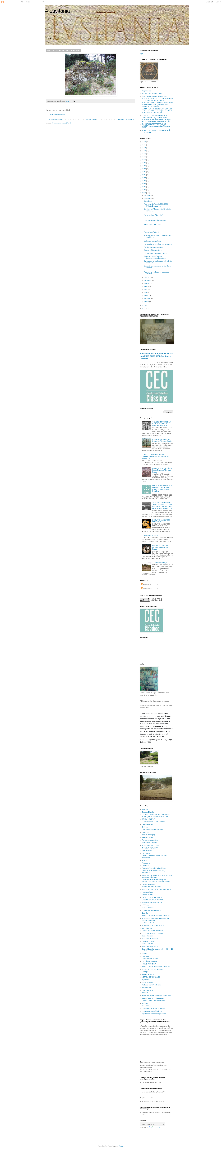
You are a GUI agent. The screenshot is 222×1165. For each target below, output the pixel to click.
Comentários (147, 588)
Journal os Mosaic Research (152, 903)
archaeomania (147, 988)
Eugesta (145, 913)
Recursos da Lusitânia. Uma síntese (154, 96)
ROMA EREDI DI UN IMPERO (152, 969)
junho (146, 287)
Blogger (121, 1146)
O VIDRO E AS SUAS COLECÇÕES (154, 115)
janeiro (146, 302)
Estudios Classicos (148, 884)
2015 (144, 175)
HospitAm (145, 956)
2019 (144, 163)
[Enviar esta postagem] (73, 101)
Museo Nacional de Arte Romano (153, 822)
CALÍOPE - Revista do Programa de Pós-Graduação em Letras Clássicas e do (156, 815)
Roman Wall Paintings (149, 843)
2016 (144, 172)
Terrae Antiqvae (147, 944)
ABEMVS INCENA (148, 837)
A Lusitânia (57, 11)
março (146, 296)
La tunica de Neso (148, 941)
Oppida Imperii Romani (150, 959)
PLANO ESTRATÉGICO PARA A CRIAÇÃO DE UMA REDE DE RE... (156, 131)
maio (146, 290)
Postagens (147, 584)
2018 (144, 166)
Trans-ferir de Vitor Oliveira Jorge (155, 253)
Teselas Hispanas (148, 908)
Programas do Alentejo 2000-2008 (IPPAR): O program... (156, 205)
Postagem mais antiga (126, 119)
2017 (144, 169)
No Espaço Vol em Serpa (152, 241)
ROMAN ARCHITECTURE (151, 845)
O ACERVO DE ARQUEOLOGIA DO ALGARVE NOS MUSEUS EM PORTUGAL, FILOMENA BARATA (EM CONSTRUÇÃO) (157, 119)
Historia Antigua (147, 892)
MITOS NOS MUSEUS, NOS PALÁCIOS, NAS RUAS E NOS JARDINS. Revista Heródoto (156, 356)
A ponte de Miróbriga (159, 563)
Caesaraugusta (147, 824)
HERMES (145, 905)
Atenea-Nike (146, 853)
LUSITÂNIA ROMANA (149, 961)
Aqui (141, 54)
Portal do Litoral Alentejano (151, 985)
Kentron (144, 860)
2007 (144, 308)
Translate (157, 1127)
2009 (144, 193)
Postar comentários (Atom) (61, 123)
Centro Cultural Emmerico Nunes (153, 1001)
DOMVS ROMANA (148, 923)
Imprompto (145, 980)
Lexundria (145, 865)
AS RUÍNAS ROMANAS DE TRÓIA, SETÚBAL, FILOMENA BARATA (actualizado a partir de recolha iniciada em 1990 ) (162, 505)
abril (145, 293)
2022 (144, 154)
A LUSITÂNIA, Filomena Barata (152, 94)
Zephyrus (145, 827)
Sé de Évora (148, 201)
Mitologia (145, 972)
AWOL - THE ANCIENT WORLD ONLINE (156, 916)
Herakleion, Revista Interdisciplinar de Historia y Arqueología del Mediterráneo (156, 880)
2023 (144, 151)
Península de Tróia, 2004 (152, 224)
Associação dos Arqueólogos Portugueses (156, 995)
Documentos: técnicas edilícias (152, 933)
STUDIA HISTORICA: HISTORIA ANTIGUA (156, 889)
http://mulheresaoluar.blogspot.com (154, 1014)
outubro (147, 277)
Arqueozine (146, 863)
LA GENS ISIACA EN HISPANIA (153, 900)
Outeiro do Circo (147, 990)
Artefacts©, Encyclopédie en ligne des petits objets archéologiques (157, 876)
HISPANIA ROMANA (149, 964)
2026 (144, 142)
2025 (144, 145)
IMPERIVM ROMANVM (150, 848)
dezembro (147, 195)
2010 (144, 190)
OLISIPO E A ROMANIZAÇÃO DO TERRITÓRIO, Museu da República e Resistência (155, 456)
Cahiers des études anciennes (152, 931)
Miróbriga (145, 1003)
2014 (144, 178)
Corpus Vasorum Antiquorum (152, 910)
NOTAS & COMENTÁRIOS (151, 977)
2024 (144, 148)
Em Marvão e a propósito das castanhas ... (158, 244)
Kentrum (145, 809)
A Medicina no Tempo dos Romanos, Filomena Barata (162, 440)
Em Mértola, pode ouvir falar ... (154, 247)
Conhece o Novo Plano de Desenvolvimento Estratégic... (155, 257)
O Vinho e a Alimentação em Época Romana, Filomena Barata (162, 470)
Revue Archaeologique (150, 946)
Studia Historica (147, 936)
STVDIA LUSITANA (148, 819)
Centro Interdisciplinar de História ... (154, 1009)
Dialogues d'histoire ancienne (152, 830)
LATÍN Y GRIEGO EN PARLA (152, 897)
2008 (144, 305)
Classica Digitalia (148, 812)
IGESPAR (145, 993)
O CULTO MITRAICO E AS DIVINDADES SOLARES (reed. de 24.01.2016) (161, 424)
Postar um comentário (57, 115)
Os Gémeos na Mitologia (151, 535)
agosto (146, 283)
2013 (144, 181)
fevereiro (147, 299)
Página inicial (91, 119)
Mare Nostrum (147, 928)
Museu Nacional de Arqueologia (153, 925)
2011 (144, 187)
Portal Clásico (147, 851)
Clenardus (145, 832)
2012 (144, 184)
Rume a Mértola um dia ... (153, 250)
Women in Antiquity (148, 835)
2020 (144, 160)
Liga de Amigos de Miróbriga (152, 1011)
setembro (147, 281)
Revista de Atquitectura (150, 840)
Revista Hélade (147, 895)
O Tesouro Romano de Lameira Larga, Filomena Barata (161, 547)
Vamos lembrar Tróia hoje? (153, 215)
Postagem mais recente (55, 119)
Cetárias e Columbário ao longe (155, 220)
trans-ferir (145, 1006)
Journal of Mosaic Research (151, 887)
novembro (147, 198)
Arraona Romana (148, 974)
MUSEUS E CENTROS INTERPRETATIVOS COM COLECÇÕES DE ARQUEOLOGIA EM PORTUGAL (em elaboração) (157, 111)
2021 (144, 157)
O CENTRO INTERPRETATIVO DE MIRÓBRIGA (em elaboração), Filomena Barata (156, 126)
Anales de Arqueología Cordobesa (154, 868)
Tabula (144, 953)
